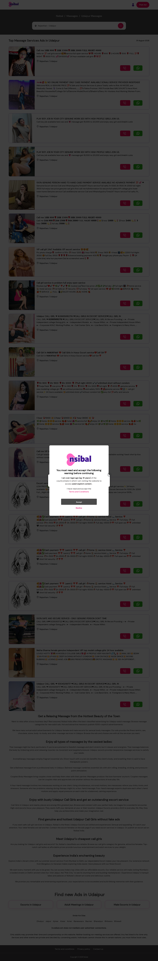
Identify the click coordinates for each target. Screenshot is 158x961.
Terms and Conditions (79, 491)
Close (109, 475)
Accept (79, 502)
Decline (79, 508)
